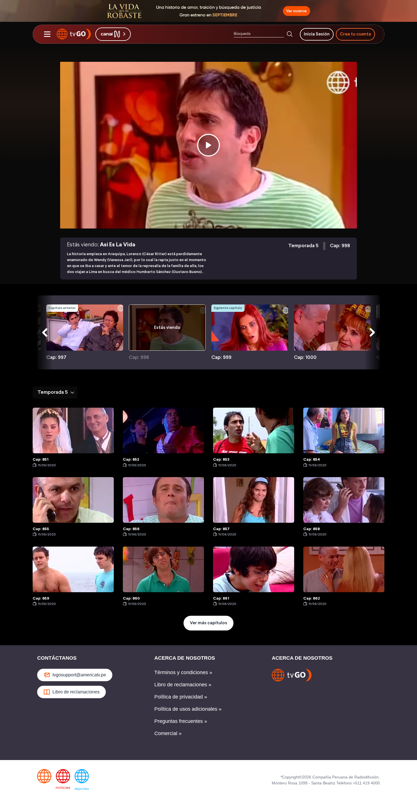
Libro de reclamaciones (76, 691)
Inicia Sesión (317, 34)
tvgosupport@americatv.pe (79, 674)
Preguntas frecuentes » (180, 721)
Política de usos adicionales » (188, 709)
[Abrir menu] (47, 34)
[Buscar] (289, 34)
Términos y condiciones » (183, 672)
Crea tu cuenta (355, 34)
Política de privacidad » (180, 697)
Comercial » (168, 733)
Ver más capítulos (208, 623)
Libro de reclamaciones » (182, 684)
